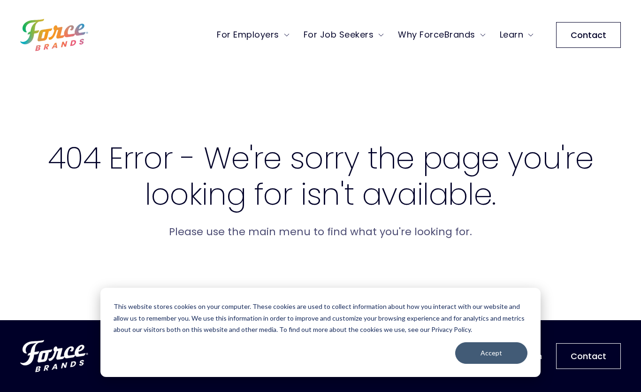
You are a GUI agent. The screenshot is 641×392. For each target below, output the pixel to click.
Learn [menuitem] (512, 34)
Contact (588, 35)
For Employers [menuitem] (248, 34)
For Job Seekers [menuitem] (339, 34)
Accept (491, 353)
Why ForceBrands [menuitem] (436, 34)
